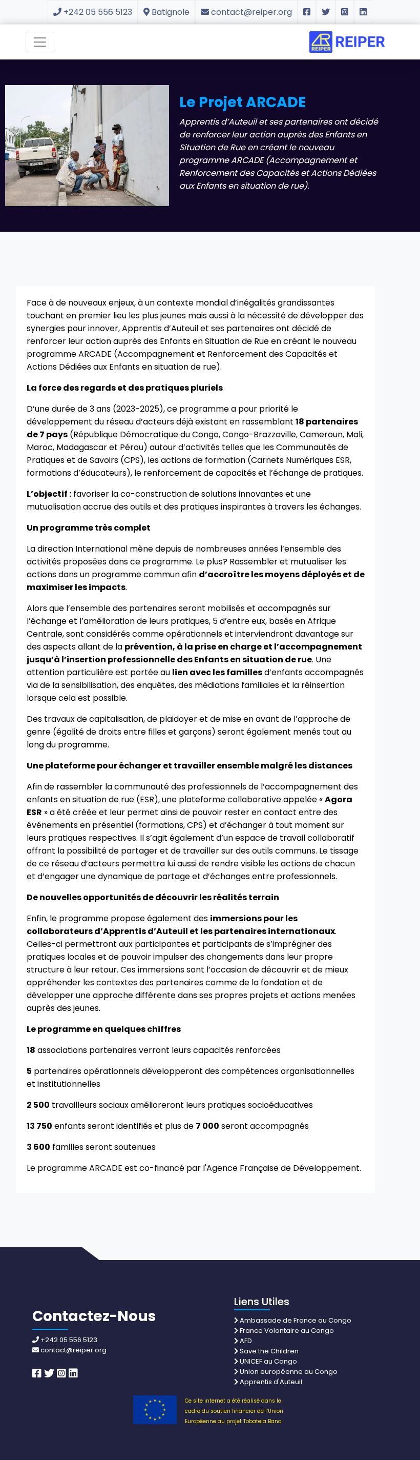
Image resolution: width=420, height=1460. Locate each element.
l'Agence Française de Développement (281, 1168)
